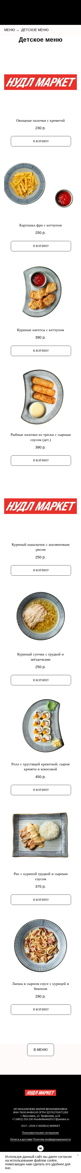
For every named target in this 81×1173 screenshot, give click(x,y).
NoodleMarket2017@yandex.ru (51, 1119)
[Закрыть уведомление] (78, 1155)
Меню (9, 30)
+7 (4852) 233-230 (22, 1119)
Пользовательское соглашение (40, 1132)
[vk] (40, 1150)
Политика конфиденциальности (52, 1139)
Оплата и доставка (21, 1139)
